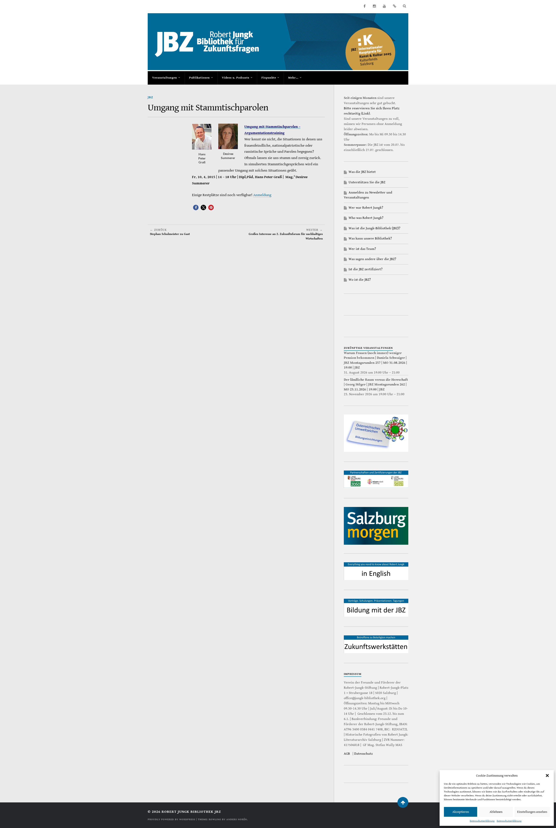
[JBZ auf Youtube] (384, 6)
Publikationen (199, 77)
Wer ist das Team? (362, 249)
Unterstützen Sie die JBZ (367, 182)
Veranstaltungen (164, 77)
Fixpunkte (268, 77)
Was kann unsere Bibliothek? (370, 238)
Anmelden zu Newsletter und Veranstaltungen (368, 194)
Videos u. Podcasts (235, 77)
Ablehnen (496, 812)
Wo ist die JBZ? (360, 280)
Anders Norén (236, 819)
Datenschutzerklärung (482, 821)
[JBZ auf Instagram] (374, 6)
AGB (347, 754)
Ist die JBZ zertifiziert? (365, 269)
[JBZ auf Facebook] (364, 6)
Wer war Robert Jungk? (366, 208)
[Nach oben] (402, 802)
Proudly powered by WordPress (171, 819)
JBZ (150, 97)
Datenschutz (363, 754)
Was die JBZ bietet (362, 172)
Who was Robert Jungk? (366, 218)
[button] (547, 775)
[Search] (404, 6)
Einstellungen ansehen (532, 812)
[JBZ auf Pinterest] (394, 6)
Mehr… (293, 77)
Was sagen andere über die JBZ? (372, 259)
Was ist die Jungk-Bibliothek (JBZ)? (374, 228)
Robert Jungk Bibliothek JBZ (191, 812)
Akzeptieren (460, 812)
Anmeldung (262, 195)
